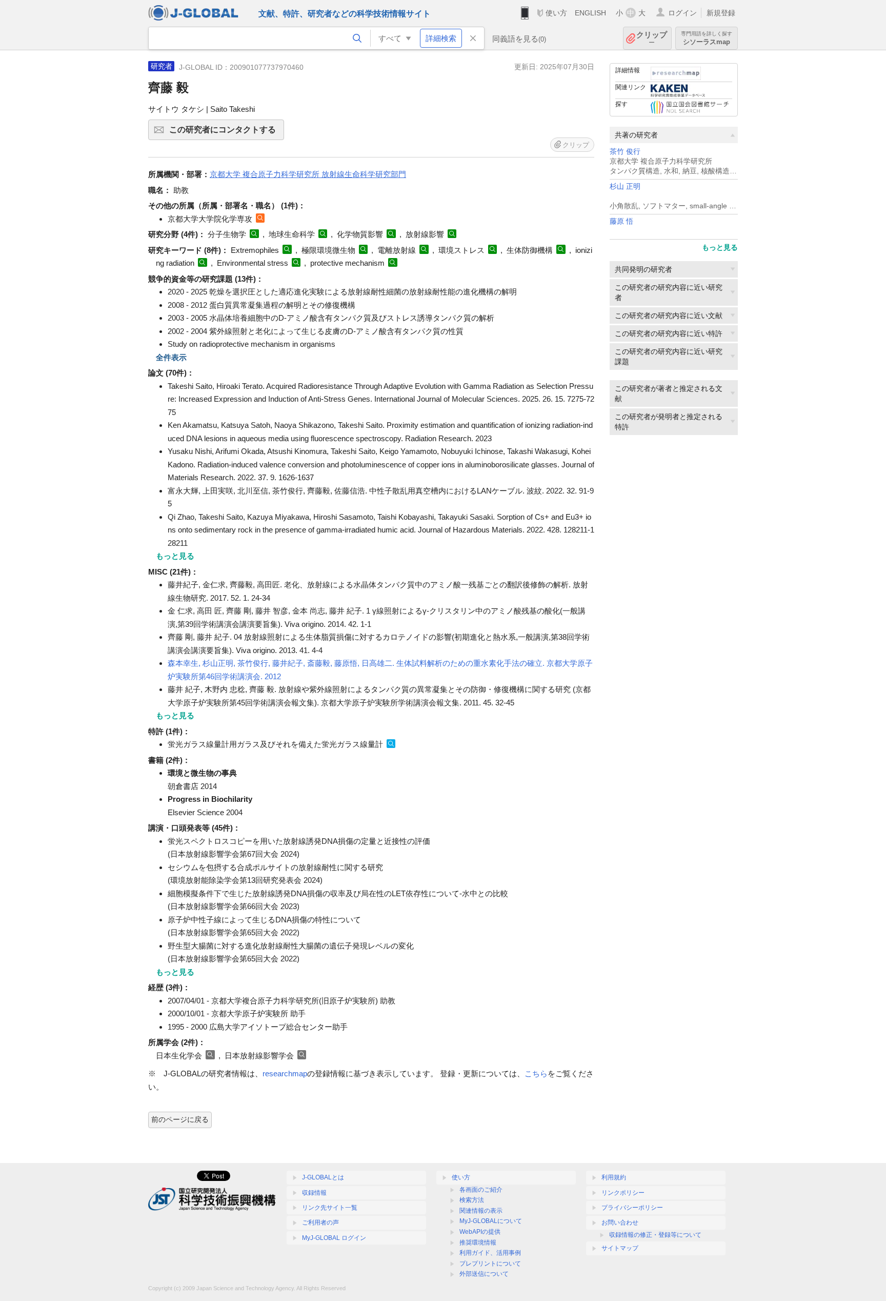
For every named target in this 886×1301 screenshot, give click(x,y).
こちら (536, 1073)
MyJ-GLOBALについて (490, 1221)
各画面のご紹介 (480, 1189)
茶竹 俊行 (625, 151)
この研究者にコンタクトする (226, 132)
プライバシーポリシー (632, 1207)
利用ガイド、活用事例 (490, 1252)
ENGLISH (590, 13)
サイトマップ (619, 1248)
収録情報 (314, 1192)
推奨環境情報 (477, 1242)
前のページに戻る (180, 1119)
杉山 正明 (625, 186)
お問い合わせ (619, 1222)
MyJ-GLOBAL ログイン (334, 1237)
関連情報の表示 (480, 1210)
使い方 (556, 13)
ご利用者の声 (320, 1222)
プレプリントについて (490, 1263)
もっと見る (720, 247)
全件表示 (171, 357)
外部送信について (484, 1273)
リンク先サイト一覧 (329, 1207)
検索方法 (471, 1200)
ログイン (682, 13)
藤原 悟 (621, 221)
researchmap (285, 1073)
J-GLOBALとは (323, 1177)
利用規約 (613, 1177)
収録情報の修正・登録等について (655, 1234)
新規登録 (721, 13)
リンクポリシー (623, 1192)
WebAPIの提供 (479, 1231)
